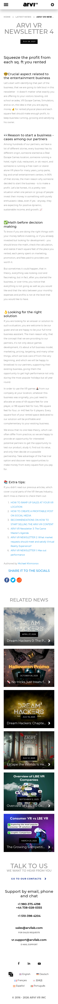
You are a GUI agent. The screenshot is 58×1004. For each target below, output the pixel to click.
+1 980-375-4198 (29, 904)
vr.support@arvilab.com (29, 940)
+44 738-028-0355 (29, 907)
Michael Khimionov (28, 563)
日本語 (38, 980)
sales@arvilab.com (29, 928)
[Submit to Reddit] (19, 580)
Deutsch (44, 974)
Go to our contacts (26, 878)
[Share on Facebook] (6, 580)
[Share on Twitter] (13, 580)
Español (20, 985)
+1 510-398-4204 (29, 916)
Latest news (23, 17)
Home (7, 17)
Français (22, 980)
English (26, 974)
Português (39, 985)
